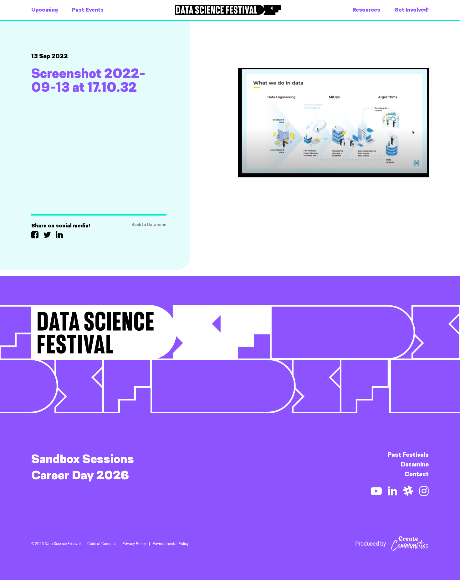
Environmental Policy (171, 544)
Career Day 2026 (80, 475)
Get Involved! (411, 10)
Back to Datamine (148, 225)
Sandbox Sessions (82, 459)
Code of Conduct (101, 544)
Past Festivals (408, 454)
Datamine (415, 464)
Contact (417, 474)
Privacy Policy (134, 544)
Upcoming (44, 10)
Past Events (88, 10)
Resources (366, 10)
